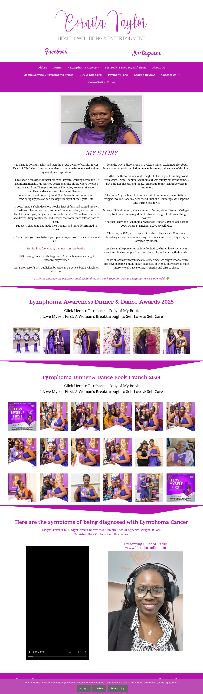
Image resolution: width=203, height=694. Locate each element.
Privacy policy (117, 688)
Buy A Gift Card (91, 74)
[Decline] (199, 686)
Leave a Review (144, 74)
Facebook (56, 52)
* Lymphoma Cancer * (83, 67)
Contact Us (168, 74)
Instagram (147, 53)
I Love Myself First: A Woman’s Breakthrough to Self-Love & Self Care (101, 316)
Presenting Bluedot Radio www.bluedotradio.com (145, 546)
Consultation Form (101, 82)
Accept (83, 688)
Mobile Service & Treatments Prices (48, 74)
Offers (42, 67)
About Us (158, 67)
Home (57, 67)
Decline (99, 688)
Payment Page (118, 74)
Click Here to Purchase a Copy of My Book (101, 310)
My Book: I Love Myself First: (125, 67)
